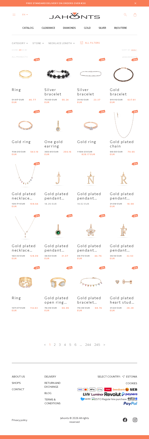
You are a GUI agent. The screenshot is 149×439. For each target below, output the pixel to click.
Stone (37, 43)
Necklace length (61, 43)
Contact (18, 389)
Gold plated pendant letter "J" (57, 198)
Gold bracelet (118, 91)
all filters (92, 42)
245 (97, 345)
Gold (87, 27)
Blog (48, 393)
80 (26, 50)
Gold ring (21, 141)
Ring (16, 89)
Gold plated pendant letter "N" (89, 198)
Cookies (131, 383)
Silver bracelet (53, 91)
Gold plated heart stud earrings (122, 302)
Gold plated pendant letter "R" (122, 198)
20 (20, 50)
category (19, 43)
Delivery (50, 376)
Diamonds (69, 27)
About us (18, 376)
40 (23, 50)
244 (88, 345)
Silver (102, 27)
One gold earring (54, 143)
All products (20, 57)
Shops (16, 382)
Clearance (48, 27)
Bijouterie (120, 27)
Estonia (131, 376)
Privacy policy (19, 420)
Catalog (28, 27)
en (24, 14)
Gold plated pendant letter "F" (122, 250)
